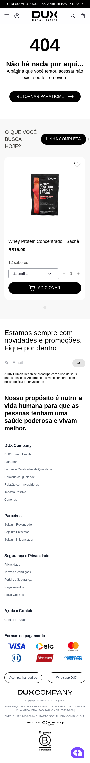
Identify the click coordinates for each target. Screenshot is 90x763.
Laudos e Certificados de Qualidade (28, 469)
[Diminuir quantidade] (64, 273)
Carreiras (10, 499)
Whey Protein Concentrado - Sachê (43, 241)
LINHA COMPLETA (63, 139)
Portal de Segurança (18, 580)
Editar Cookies (14, 595)
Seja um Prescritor (16, 532)
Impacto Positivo (15, 492)
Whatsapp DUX (66, 677)
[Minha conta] (17, 16)
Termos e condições (17, 572)
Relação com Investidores (21, 484)
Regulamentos (14, 587)
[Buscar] (73, 16)
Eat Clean (11, 462)
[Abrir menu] (7, 16)
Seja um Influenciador (19, 539)
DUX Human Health (17, 454)
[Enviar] (79, 363)
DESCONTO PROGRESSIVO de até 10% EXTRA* (45, 4)
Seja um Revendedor (18, 524)
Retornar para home (40, 96)
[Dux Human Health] (45, 16)
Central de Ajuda (15, 620)
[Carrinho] (83, 16)
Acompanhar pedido (23, 677)
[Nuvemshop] (45, 725)
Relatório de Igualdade (19, 477)
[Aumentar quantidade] (79, 273)
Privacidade (12, 564)
